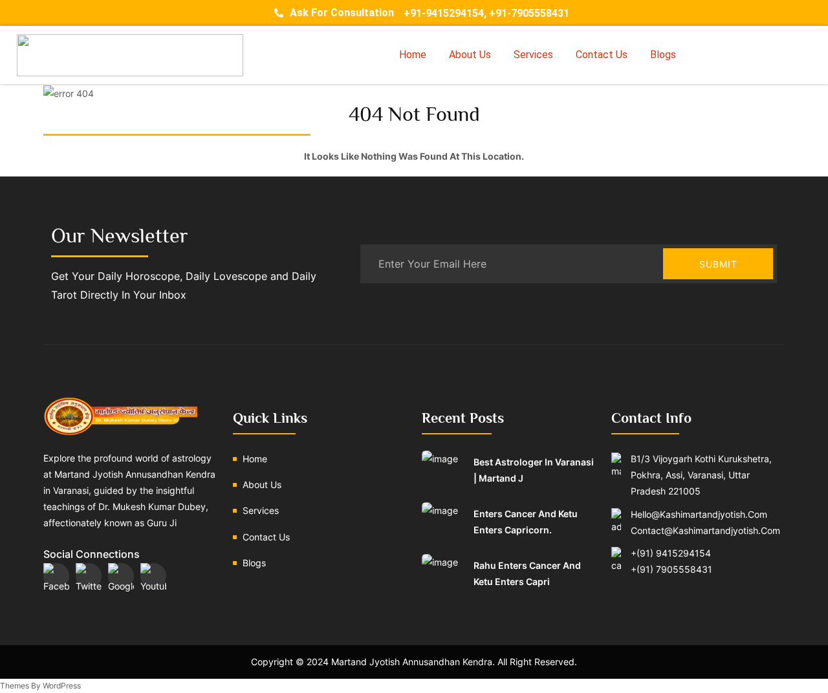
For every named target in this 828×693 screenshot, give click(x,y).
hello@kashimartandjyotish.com (699, 514)
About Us (470, 54)
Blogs (663, 54)
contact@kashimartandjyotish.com (705, 530)
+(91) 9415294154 (671, 553)
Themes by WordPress (40, 685)
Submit (718, 264)
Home (412, 54)
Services (533, 54)
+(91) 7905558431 (671, 569)
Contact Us (601, 54)
